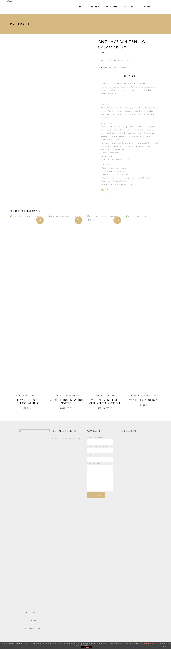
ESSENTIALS (19, 395)
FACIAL (116, 67)
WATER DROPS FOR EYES (143, 400)
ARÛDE (96, 395)
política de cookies (150, 643)
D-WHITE (110, 67)
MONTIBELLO (124, 67)
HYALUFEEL (141, 395)
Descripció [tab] (129, 76)
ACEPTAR (87, 647)
